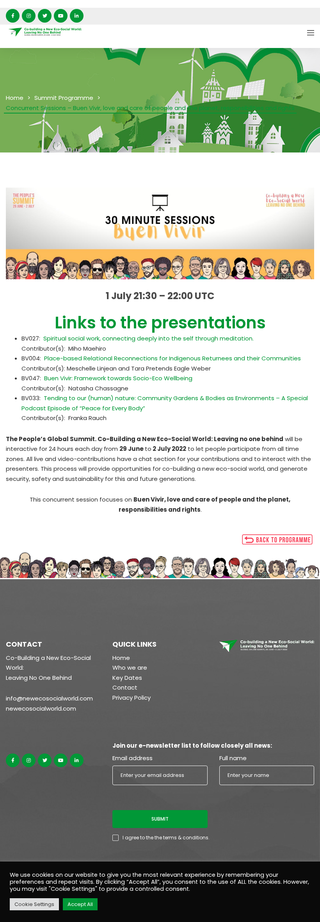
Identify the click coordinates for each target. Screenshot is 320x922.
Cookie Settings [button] (34, 904)
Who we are (129, 667)
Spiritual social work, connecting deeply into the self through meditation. (148, 338)
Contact (124, 687)
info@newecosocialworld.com (49, 698)
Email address (132, 758)
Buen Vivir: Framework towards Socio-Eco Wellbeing (118, 378)
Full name (233, 758)
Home (14, 98)
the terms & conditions (181, 837)
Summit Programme (63, 98)
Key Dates (127, 678)
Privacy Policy (131, 697)
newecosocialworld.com (41, 708)
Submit (160, 819)
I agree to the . (166, 837)
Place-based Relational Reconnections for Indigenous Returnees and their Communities (172, 358)
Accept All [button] (80, 904)
